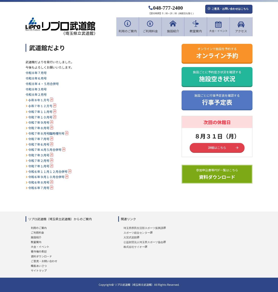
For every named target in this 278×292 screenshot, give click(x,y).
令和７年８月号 (38, 128)
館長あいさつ (39, 266)
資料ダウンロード (217, 174)
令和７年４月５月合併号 (44, 149)
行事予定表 (217, 99)
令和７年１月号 (38, 166)
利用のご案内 (128, 31)
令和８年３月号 (36, 89)
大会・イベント (218, 31)
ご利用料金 (150, 31)
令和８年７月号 (36, 72)
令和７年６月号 (38, 144)
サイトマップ (39, 270)
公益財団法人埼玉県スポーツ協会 (143, 242)
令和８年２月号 (36, 94)
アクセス (241, 31)
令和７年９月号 (38, 122)
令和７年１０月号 (40, 117)
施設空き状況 (217, 76)
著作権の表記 (39, 251)
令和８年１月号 (38, 100)
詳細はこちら (217, 147)
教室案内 (196, 31)
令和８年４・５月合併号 (42, 83)
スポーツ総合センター (136, 232)
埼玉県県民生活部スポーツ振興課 (143, 227)
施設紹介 (173, 31)
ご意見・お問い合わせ (44, 261)
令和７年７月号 (38, 139)
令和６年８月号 (38, 182)
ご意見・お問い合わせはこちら (230, 8)
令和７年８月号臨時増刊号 (46, 133)
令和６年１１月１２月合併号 (48, 171)
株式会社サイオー (134, 246)
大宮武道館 (130, 237)
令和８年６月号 (36, 78)
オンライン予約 (217, 52)
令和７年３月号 (38, 155)
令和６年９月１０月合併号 (46, 177)
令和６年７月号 (38, 187)
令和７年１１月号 (40, 111)
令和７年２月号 (38, 160)
